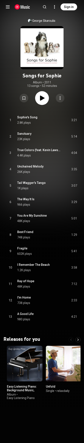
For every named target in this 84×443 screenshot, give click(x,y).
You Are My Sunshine (32, 215)
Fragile (22, 248)
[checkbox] (74, 120)
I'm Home (24, 297)
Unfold (50, 386)
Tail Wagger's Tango (31, 183)
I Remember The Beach (33, 264)
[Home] (22, 6)
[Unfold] (63, 363)
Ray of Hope (25, 281)
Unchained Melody (30, 166)
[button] (24, 98)
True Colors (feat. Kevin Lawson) (39, 150)
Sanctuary (24, 133)
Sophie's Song (27, 117)
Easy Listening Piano (21, 398)
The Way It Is (25, 199)
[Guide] (7, 6)
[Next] (78, 340)
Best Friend (25, 232)
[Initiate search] (44, 6)
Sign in (69, 7)
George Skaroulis (43, 20)
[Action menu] (60, 98)
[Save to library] (23, 98)
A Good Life (25, 314)
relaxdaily (63, 391)
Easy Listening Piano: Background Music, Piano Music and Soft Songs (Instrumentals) (23, 392)
